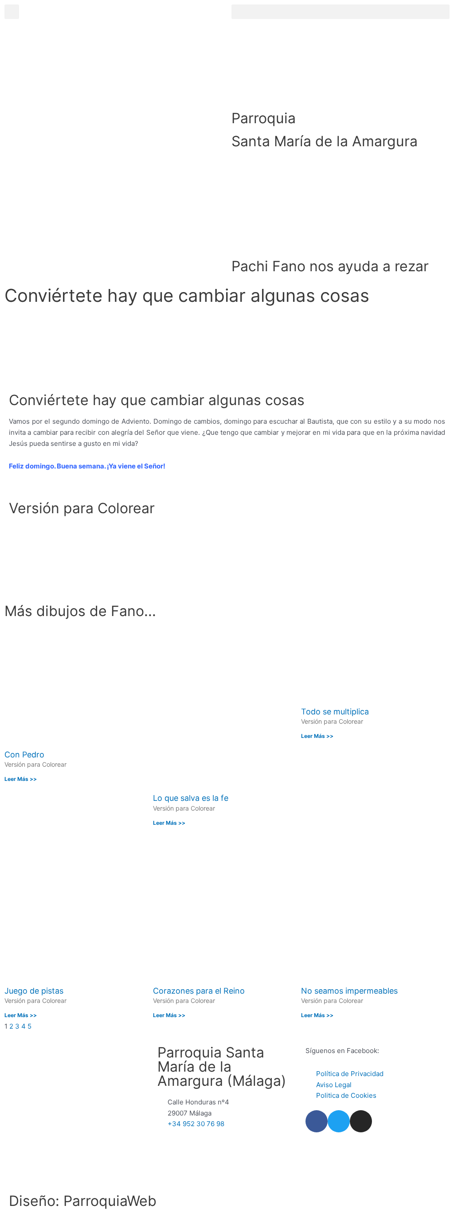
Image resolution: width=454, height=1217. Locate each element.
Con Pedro (24, 754)
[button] (340, 11)
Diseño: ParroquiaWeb (83, 1200)
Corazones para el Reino (199, 990)
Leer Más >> (20, 779)
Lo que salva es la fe (190, 798)
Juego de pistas (33, 990)
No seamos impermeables (349, 990)
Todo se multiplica (335, 711)
